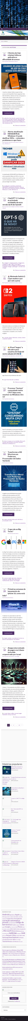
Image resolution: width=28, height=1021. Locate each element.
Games (16, 282)
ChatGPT (21, 206)
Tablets (14, 939)
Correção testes (11, 922)
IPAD (16, 927)
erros (13, 441)
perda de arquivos (14, 188)
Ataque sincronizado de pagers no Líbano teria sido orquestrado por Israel (13, 651)
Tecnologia (17, 656)
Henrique (6, 462)
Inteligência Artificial (15, 206)
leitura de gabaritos (21, 929)
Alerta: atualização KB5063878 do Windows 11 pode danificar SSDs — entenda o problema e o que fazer (13, 136)
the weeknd (16, 639)
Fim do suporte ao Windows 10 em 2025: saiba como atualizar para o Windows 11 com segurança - (14, 951)
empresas (19, 578)
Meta (13, 579)
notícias (20, 337)
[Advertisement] (14, 14)
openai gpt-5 (15, 266)
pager (20, 713)
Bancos (16, 61)
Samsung (5, 937)
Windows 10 (5, 443)
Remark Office (11, 935)
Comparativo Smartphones (14, 918)
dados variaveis (8, 519)
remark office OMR (20, 935)
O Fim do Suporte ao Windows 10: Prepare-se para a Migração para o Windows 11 (13, 955)
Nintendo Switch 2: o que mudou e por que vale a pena (16, 278)
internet (13, 927)
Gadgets (17, 924)
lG (2, 931)
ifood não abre (10, 379)
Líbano (9, 713)
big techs (14, 578)
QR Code (4, 935)
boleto (8, 916)
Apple (9, 578)
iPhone (20, 927)
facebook (4, 579)
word (10, 520)
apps (21, 914)
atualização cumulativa (9, 186)
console (6, 337)
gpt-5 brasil (15, 264)
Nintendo (13, 282)
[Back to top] (24, 1017)
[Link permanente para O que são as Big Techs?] (14, 542)
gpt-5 (10, 264)
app (5, 379)
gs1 (11, 927)
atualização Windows (14, 187)
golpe (3, 927)
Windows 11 (7, 143)
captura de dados (14, 916)
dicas (10, 925)
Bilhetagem (4, 916)
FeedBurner (17, 1001)
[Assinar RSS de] (2, 29)
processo (16, 442)
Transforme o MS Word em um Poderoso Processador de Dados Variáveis (12, 456)
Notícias (12, 61)
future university (6, 967)
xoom (21, 941)
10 (19, 725)
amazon (6, 578)
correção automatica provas (11, 921)
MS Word (20, 519)
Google (9, 579)
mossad (16, 713)
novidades (19, 933)
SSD (10, 189)
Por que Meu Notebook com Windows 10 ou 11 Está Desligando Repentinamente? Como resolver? (13, 961)
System (21, 442)
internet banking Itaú (19, 120)
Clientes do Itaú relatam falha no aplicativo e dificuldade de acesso (11, 56)
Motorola (15, 931)
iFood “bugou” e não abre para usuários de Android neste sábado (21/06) (13, 350)
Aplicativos (13, 355)
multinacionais (5, 580)
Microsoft (13, 142)
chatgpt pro (5, 264)
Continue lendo (8, 113)
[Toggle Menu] (26, 38)
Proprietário (6, 61)
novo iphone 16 (16, 638)
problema (16, 379)
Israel (5, 713)
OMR (23, 933)
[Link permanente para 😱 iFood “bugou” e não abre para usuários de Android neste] (14, 365)
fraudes (14, 924)
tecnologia (18, 939)
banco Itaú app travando (11, 119)
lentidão (17, 441)
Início (2, 41)
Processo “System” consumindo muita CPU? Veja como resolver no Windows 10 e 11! (12, 392)
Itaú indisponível (14, 122)
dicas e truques (8, 441)
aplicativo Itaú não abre (10, 118)
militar (12, 713)
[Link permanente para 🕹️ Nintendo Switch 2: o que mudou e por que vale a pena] (14, 304)
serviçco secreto (11, 714)
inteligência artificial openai (18, 265)
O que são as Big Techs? (14, 530)
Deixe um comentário (20, 125)
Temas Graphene (11, 1019)
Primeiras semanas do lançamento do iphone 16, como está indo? (14, 592)
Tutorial (5, 941)
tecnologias (17, 580)
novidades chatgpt (7, 266)
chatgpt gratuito (13, 263)
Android (17, 355)
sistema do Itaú (9, 123)
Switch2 (10, 338)
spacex (11, 580)
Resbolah (4, 714)
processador (5, 520)
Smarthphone (9, 639)
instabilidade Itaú (9, 120)
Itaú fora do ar (6, 122)
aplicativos (12, 914)
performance (10, 442)
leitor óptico (13, 929)
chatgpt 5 (6, 263)
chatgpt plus (21, 263)
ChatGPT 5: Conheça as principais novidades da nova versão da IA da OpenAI (13, 201)
